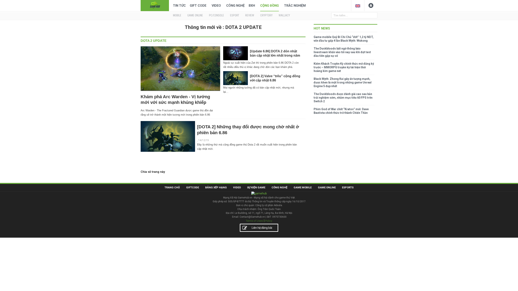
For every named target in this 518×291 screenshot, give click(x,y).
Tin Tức (179, 5)
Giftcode (192, 187)
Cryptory (266, 15)
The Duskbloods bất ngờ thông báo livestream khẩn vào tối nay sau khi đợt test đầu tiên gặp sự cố (342, 52)
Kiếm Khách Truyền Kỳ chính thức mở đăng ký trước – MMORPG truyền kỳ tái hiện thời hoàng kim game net (344, 67)
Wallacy (284, 15)
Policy (268, 220)
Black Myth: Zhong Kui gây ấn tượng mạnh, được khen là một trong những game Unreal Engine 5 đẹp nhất (343, 82)
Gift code (198, 5)
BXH (252, 5)
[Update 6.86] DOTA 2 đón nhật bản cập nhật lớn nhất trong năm (275, 53)
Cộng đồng (269, 5)
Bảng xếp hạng (216, 187)
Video (216, 5)
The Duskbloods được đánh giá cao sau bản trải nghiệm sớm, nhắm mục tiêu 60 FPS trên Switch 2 (343, 97)
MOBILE (177, 15)
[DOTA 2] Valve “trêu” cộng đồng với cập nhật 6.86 (275, 78)
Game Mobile (303, 187)
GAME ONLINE (195, 15)
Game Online (327, 187)
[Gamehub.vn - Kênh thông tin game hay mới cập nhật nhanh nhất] (154, 5)
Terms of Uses (254, 220)
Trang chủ (172, 187)
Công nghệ (235, 5)
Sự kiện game (256, 187)
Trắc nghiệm (295, 5)
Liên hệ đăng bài (262, 227)
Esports (347, 187)
